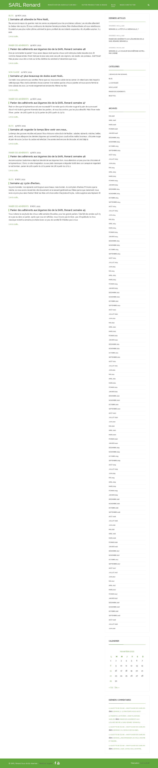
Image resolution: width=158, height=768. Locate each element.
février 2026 (113, 129)
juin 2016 (112, 628)
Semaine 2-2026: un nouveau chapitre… (127, 749)
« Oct (111, 688)
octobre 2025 (113, 146)
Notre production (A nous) (94, 5)
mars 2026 (112, 124)
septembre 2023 (114, 254)
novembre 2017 (114, 555)
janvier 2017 (113, 598)
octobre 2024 (113, 198)
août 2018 (112, 516)
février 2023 (113, 284)
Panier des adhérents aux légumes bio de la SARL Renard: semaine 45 (47, 210)
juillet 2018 (113, 521)
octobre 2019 (113, 456)
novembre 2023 (114, 245)
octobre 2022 (113, 301)
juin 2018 (112, 525)
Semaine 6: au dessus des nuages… (126, 730)
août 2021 (112, 361)
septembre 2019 (114, 460)
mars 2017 (112, 590)
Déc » (117, 688)
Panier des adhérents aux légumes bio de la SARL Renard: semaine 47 (47, 103)
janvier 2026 (113, 133)
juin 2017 (112, 577)
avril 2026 (112, 120)
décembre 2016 (114, 602)
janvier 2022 (113, 340)
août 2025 (112, 155)
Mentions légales (46, 763)
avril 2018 (112, 534)
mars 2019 (112, 486)
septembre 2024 (114, 202)
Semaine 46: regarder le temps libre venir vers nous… (38, 129)
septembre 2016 (114, 615)
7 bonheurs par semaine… (118, 74)
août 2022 (112, 310)
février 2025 (113, 180)
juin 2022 (112, 318)
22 (111, 676)
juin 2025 (112, 163)
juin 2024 (112, 215)
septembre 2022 (114, 305)
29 (111, 681)
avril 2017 (112, 585)
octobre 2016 (113, 611)
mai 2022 (112, 323)
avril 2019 (112, 482)
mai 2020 (112, 426)
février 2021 (113, 387)
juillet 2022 (113, 314)
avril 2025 (112, 172)
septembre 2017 (114, 564)
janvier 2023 (113, 288)
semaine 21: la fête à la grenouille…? (123, 29)
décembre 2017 (114, 551)
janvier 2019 (113, 495)
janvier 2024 (113, 236)
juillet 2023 (113, 262)
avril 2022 (112, 327)
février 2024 (113, 232)
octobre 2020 (113, 404)
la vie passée (113, 83)
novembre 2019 (114, 452)
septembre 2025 (114, 150)
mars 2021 (112, 383)
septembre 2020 (114, 409)
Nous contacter (128, 5)
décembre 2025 (114, 137)
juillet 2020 (113, 417)
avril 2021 (112, 379)
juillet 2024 (113, 211)
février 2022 (113, 336)
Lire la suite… (14, 36)
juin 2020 (112, 422)
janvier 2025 (113, 185)
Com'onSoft (144, 763)
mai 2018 (111, 529)
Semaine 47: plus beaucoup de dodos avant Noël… (36, 76)
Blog (113, 5)
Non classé (14, 72)
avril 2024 (112, 224)
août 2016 (112, 620)
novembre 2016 (114, 607)
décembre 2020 (114, 396)
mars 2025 (112, 176)
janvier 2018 (113, 547)
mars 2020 (112, 435)
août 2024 (112, 206)
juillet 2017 (113, 572)
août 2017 (112, 568)
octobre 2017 (113, 559)
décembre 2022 (114, 292)
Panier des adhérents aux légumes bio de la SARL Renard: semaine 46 (48, 156)
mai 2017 (111, 581)
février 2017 (113, 594)
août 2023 (112, 258)
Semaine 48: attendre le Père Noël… (29, 19)
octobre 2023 (113, 249)
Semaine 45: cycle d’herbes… (25, 183)
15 (110, 671)
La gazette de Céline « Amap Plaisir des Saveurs (127, 708)
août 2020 (112, 413)
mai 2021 (111, 374)
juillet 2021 (113, 366)
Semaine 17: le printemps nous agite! (127, 711)
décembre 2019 (114, 447)
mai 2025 (112, 168)
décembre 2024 (114, 189)
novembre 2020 (114, 400)
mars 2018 (112, 538)
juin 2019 (112, 473)
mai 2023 (111, 271)
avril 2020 (112, 430)
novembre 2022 (114, 297)
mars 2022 (112, 331)
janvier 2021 (113, 391)
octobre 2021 (113, 353)
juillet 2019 (113, 469)
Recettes (112, 96)
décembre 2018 (114, 499)
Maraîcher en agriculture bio (62, 5)
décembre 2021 (114, 344)
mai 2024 (112, 219)
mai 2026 (112, 116)
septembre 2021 (114, 357)
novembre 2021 (114, 348)
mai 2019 (111, 478)
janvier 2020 (113, 443)
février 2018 (113, 542)
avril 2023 (112, 275)
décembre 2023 (114, 241)
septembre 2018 (114, 512)
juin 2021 (112, 370)
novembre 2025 (114, 142)
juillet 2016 (113, 624)
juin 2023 (112, 267)
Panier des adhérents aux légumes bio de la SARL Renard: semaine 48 (48, 49)
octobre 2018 (113, 508)
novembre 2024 (114, 193)
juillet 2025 (113, 159)
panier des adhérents (19, 45)
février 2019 (113, 491)
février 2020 (113, 439)
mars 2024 (112, 228)
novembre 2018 (114, 503)
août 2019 (112, 465)
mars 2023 (112, 280)
